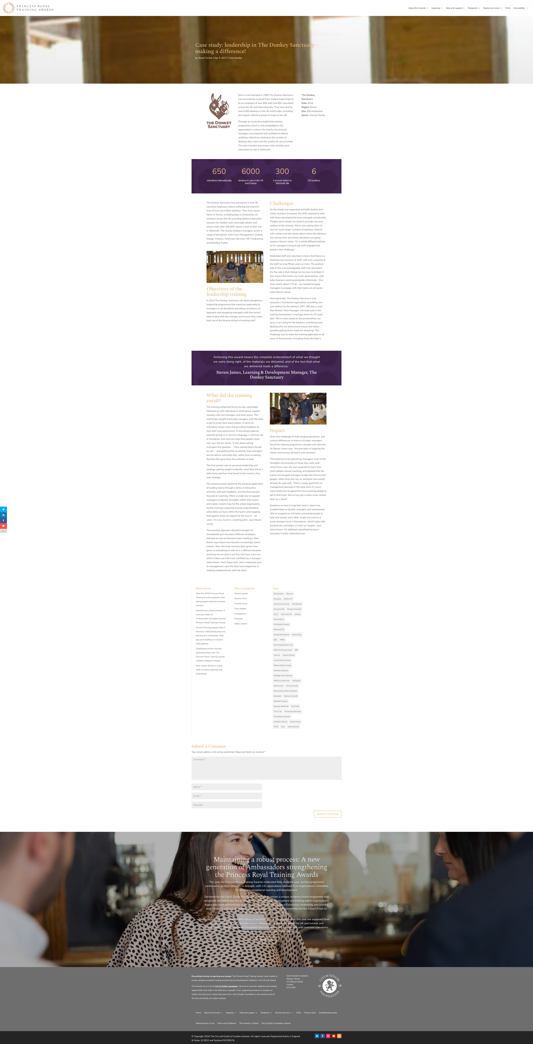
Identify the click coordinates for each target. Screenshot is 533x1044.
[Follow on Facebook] (322, 1036)
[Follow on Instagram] (328, 1036)
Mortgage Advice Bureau (283, 675)
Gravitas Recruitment (281, 635)
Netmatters (296, 681)
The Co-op (278, 711)
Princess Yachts (292, 686)
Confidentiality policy (328, 1012)
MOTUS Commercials (282, 681)
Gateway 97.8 (279, 629)
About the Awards (417, 8)
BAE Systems (279, 594)
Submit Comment (327, 814)
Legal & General (289, 655)
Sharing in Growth (291, 696)
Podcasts (238, 618)
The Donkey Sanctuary (292, 711)
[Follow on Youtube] (333, 1036)
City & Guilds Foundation (226, 986)
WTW (276, 727)
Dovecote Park (279, 609)
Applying (435, 8)
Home (198, 1012)
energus (298, 614)
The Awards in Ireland (248, 1023)
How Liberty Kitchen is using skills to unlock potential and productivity (209, 669)
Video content (240, 623)
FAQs (507, 8)
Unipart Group (295, 722)
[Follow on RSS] (339, 1036)
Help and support (454, 8)
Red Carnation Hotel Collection (285, 691)
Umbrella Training (280, 722)
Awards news (240, 603)
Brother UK (288, 599)
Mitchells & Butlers (281, 670)
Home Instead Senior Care (283, 645)
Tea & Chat (295, 706)
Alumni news (240, 598)
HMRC (282, 640)
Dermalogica (297, 604)
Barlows (289, 594)
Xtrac (283, 727)
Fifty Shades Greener (281, 624)
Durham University (294, 609)
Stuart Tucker (205, 57)
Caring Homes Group (281, 604)
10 (277, 960)
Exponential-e (279, 619)
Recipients (472, 8)
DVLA (276, 614)
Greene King (296, 635)
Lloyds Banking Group (282, 660)
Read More (266, 939)
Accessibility (519, 8)
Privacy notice (310, 1012)
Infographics (240, 613)
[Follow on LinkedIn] (317, 1036)
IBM (296, 650)
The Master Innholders (282, 716)
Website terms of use (205, 1023)
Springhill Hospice (281, 701)
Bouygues (277, 599)
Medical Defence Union (282, 665)
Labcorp (277, 655)
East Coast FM (286, 614)
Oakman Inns (278, 686)
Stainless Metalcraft (281, 706)
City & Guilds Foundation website (276, 1023)
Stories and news (491, 8)
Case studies (235, 57)
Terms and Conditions (226, 1023)
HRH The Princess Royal (283, 650)
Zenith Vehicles (293, 727)
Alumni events (241, 593)
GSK (275, 640)
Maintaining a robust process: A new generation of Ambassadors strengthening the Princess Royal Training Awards (266, 867)
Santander (277, 696)
